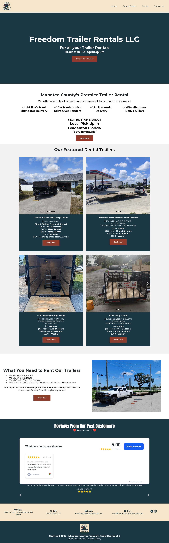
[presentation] (21, 494)
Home (114, 6)
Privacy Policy (94, 538)
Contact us (159, 6)
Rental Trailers (129, 6)
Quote (145, 6)
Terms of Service (76, 538)
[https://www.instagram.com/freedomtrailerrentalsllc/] (155, 512)
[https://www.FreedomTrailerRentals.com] (6, 6)
